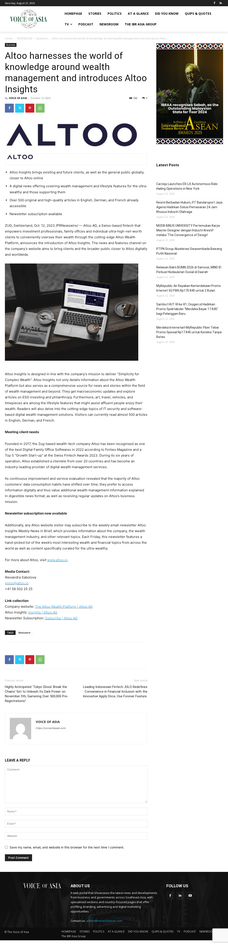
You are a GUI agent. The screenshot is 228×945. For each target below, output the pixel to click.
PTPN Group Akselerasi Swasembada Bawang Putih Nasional (189, 251)
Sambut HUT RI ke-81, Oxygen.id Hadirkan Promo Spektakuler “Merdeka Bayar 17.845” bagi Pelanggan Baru (187, 309)
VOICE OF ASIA (18, 98)
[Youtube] (190, 896)
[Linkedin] (220, 3)
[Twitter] (19, 108)
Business (42, 38)
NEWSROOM (24, 38)
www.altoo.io (57, 560)
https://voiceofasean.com (51, 728)
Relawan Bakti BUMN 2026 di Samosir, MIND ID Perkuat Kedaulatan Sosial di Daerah (188, 270)
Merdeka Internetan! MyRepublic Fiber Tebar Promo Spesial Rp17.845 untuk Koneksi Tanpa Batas (189, 332)
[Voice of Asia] (28, 18)
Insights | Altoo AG (42, 612)
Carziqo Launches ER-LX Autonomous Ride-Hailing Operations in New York (187, 186)
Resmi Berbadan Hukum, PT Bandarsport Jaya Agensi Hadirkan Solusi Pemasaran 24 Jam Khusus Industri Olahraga (189, 207)
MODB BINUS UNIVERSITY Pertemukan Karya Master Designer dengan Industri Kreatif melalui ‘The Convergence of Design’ (188, 230)
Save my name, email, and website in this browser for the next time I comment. (67, 847)
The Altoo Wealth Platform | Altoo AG (64, 606)
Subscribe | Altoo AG (61, 618)
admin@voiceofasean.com (104, 921)
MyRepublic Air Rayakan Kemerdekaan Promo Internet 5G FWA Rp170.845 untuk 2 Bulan (188, 288)
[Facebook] (214, 3)
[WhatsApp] (40, 108)
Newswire (24, 632)
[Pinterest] (29, 108)
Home (9, 38)
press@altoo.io (16, 583)
